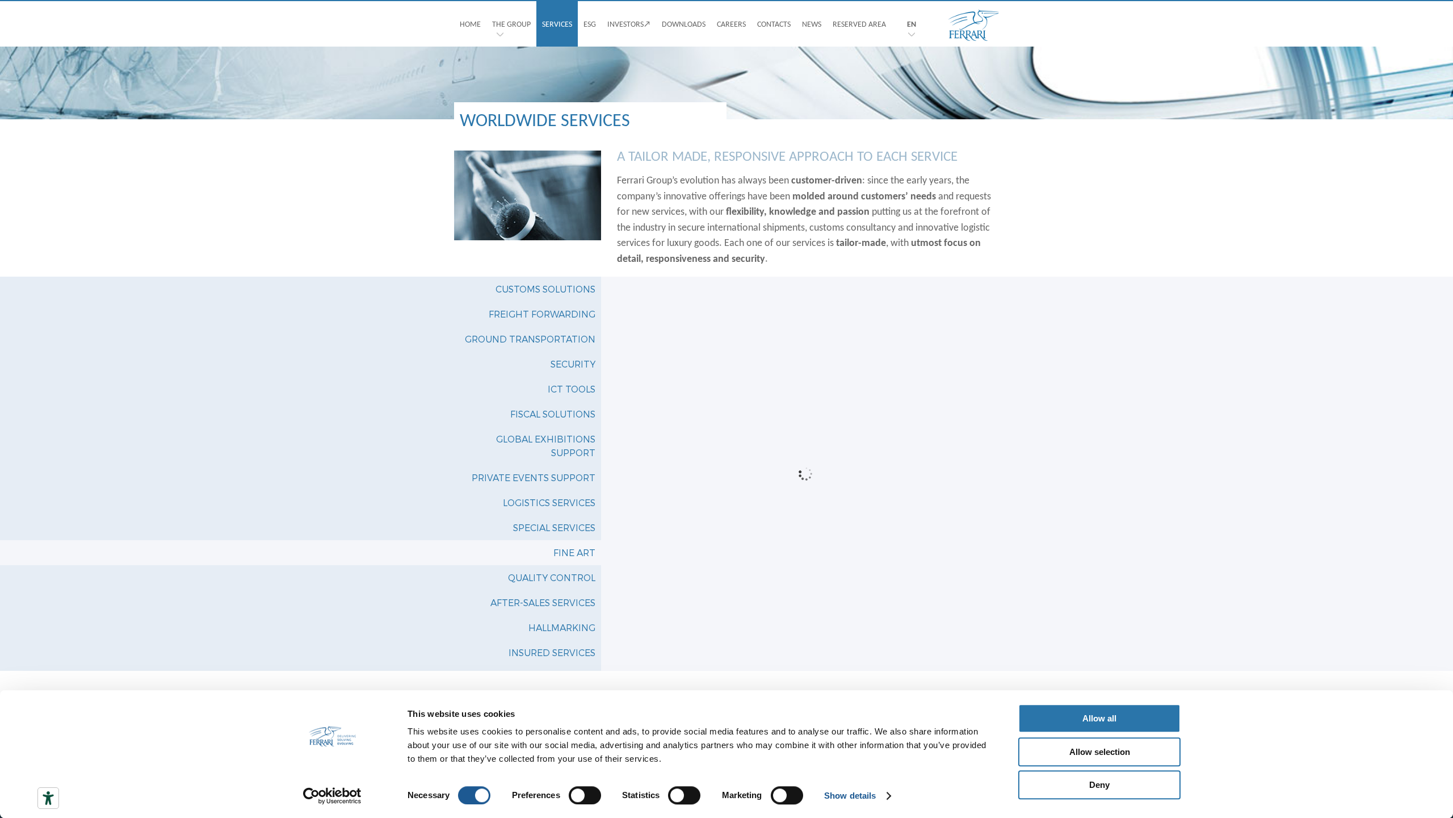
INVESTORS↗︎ (628, 24)
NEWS (811, 24)
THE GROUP (511, 24)
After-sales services (542, 602)
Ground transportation (530, 338)
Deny (1099, 785)
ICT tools (571, 388)
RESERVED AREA (859, 24)
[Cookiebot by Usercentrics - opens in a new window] (332, 795)
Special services (554, 527)
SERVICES (557, 24)
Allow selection (1099, 752)
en (911, 24)
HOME (470, 24)
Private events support (533, 477)
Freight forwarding (542, 313)
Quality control (551, 577)
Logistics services (549, 502)
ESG (589, 24)
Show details (850, 795)
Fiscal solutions (552, 413)
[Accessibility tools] (48, 798)
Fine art (574, 552)
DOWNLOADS (683, 24)
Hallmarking (561, 627)
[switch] (585, 795)
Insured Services (552, 652)
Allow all (1099, 718)
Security (573, 363)
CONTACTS (774, 24)
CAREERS (731, 24)
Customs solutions (545, 288)
